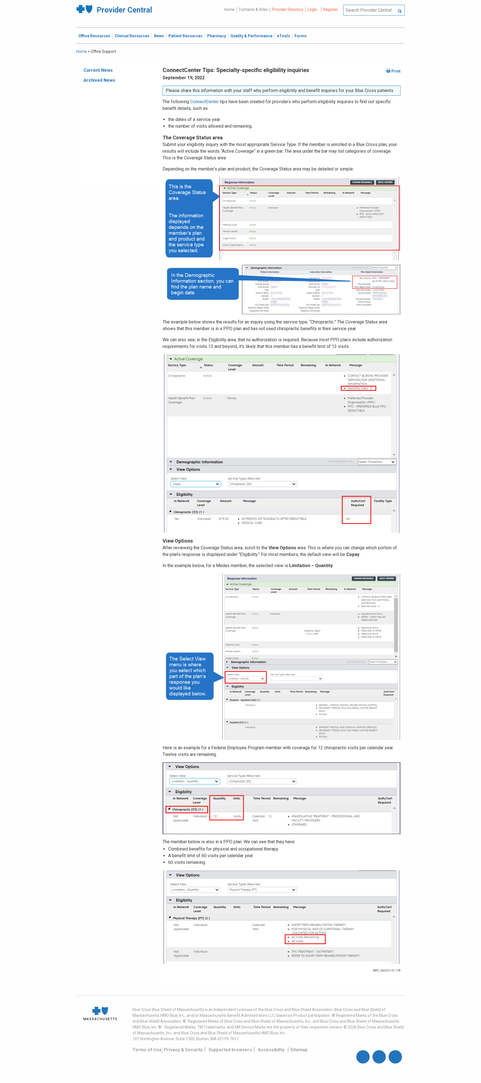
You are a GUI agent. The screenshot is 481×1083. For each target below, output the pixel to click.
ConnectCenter (204, 101)
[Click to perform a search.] (400, 11)
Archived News (99, 80)
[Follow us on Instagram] (379, 1057)
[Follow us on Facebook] (363, 1057)
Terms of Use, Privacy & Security (167, 1049)
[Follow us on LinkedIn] (395, 1057)
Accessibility (271, 1049)
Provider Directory (287, 9)
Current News (98, 70)
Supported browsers (230, 1049)
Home (229, 9)
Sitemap (299, 1049)
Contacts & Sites (253, 9)
